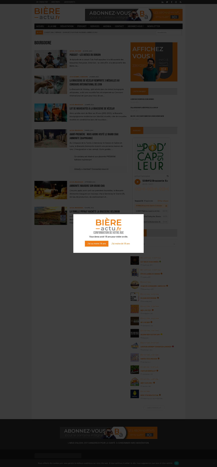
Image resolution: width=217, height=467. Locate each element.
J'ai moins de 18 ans (120, 243)
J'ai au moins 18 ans (96, 243)
